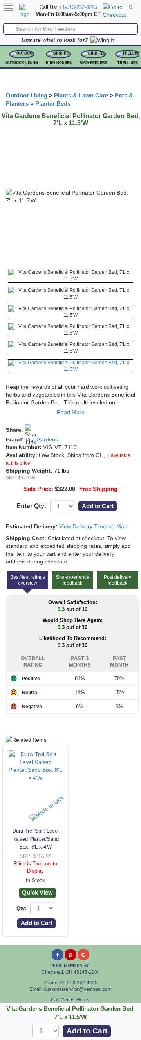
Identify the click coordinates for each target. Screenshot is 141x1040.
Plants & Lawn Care (81, 95)
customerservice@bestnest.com (78, 989)
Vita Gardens (41, 439)
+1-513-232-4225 (78, 7)
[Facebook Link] (57, 954)
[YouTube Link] (70, 954)
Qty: (21, 908)
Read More (71, 412)
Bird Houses (59, 63)
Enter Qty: (31, 506)
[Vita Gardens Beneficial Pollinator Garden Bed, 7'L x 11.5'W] (70, 276)
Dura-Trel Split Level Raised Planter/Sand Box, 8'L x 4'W (35, 838)
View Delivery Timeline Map (93, 526)
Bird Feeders (93, 63)
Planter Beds (52, 104)
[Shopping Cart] (115, 10)
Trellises (128, 63)
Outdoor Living (21, 63)
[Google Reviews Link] (83, 954)
